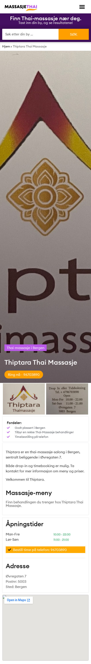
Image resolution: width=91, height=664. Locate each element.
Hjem (6, 46)
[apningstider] (67, 399)
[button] (82, 6)
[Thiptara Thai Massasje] (24, 399)
